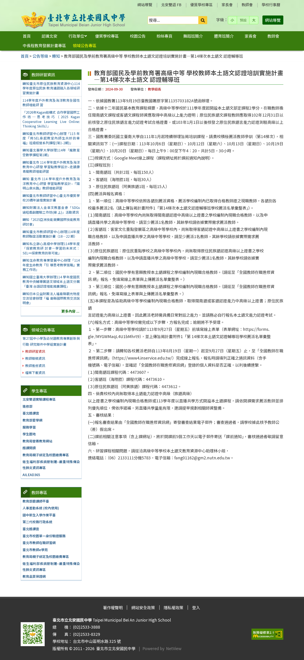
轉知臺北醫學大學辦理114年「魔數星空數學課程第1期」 (51, 152)
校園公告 (138, 36)
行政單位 (76, 36)
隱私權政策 (173, 607)
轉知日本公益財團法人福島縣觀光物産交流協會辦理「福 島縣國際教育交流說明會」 (51, 298)
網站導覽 (144, 4)
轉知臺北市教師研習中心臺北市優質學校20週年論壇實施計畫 (51, 198)
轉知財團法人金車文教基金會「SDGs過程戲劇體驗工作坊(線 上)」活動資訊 (51, 209)
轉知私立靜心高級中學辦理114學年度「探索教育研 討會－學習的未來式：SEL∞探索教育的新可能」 (51, 248)
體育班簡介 (224, 36)
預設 (243, 20)
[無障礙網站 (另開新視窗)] (267, 634)
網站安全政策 (143, 607)
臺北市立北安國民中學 (115, 648)
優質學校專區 (201, 4)
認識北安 (49, 36)
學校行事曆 (271, 4)
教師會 (247, 4)
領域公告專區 (84, 45)
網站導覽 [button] (273, 20)
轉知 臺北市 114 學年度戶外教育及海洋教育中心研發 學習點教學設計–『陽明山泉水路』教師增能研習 (51, 183)
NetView (173, 648)
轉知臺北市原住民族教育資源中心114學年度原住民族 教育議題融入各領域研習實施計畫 (51, 88)
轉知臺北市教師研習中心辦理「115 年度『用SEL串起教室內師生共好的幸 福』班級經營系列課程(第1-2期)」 (51, 138)
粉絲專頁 (164, 36)
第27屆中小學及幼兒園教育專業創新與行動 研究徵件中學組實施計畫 (51, 341)
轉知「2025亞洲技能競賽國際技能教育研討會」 (51, 221)
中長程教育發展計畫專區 (44, 45)
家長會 (227, 4)
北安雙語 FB (171, 4)
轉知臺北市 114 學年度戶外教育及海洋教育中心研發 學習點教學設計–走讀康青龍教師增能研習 (51, 167)
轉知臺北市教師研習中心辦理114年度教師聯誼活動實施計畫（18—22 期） (51, 234)
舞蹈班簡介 (193, 36)
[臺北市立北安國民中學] (73, 20)
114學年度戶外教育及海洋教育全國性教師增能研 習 (51, 102)
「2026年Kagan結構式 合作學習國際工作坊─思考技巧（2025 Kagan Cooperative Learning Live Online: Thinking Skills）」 (51, 119)
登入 (196, 607)
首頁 (27, 36)
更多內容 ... (70, 311)
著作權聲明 (113, 607)
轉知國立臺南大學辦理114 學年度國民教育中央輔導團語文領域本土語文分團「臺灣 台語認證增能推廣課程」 (51, 281)
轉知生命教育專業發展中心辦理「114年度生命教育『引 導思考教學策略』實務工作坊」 (51, 265)
